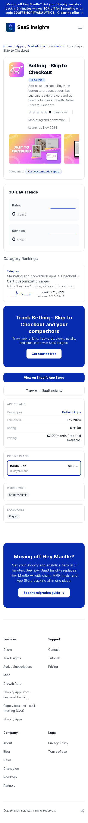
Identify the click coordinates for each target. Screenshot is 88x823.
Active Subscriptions (17, 666)
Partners (9, 785)
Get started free (44, 354)
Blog (6, 751)
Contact (54, 649)
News (7, 760)
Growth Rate (12, 683)
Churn (7, 649)
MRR (6, 675)
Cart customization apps (43, 171)
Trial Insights (12, 658)
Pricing (53, 666)
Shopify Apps (12, 719)
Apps (19, 46)
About (7, 743)
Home (7, 46)
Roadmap (10, 777)
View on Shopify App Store (44, 377)
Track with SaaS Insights (44, 390)
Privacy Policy (58, 743)
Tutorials (54, 658)
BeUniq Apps (71, 412)
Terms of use (57, 751)
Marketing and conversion (46, 46)
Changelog (11, 768)
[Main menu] (80, 27)
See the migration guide (44, 592)
